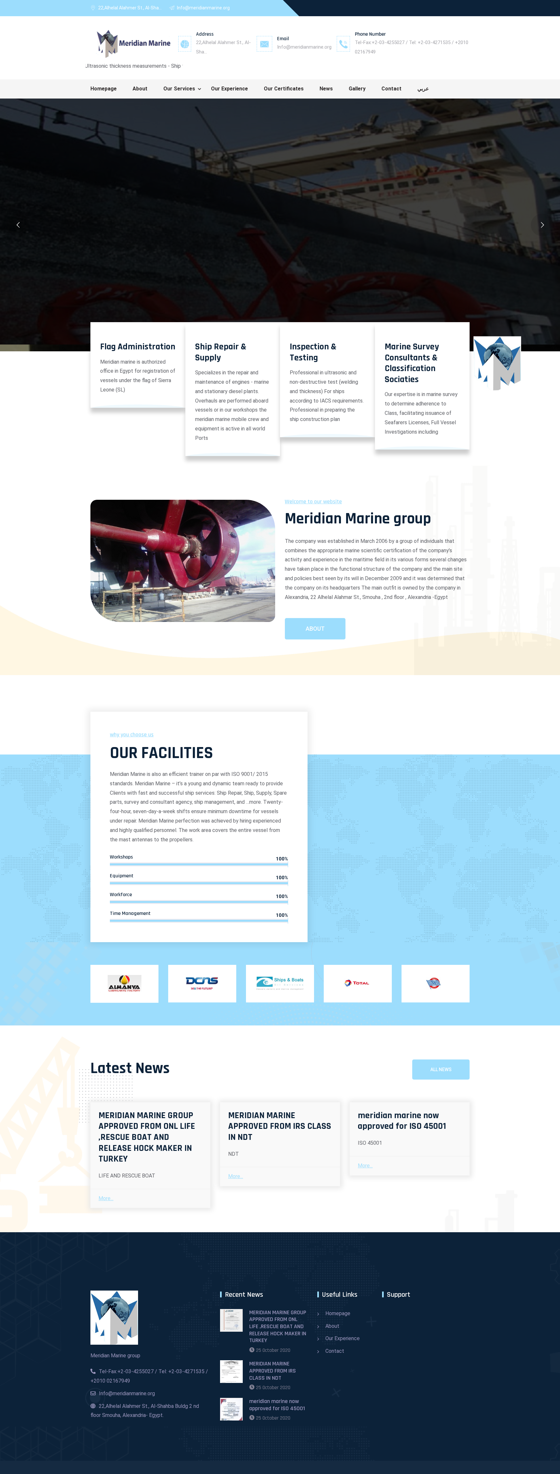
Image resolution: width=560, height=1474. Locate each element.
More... (106, 1198)
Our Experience (229, 89)
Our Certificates (284, 89)
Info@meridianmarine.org (304, 47)
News (326, 89)
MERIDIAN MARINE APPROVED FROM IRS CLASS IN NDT (279, 1126)
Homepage (103, 89)
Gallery (357, 89)
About (140, 89)
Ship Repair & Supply (220, 352)
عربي (423, 89)
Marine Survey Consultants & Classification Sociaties (412, 363)
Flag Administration (137, 347)
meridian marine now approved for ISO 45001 (402, 1121)
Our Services (179, 89)
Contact (391, 89)
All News (440, 1069)
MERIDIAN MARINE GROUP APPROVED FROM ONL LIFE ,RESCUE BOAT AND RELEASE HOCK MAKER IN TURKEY (147, 1137)
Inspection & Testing (313, 352)
